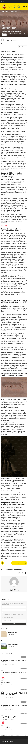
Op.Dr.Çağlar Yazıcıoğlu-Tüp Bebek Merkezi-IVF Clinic (14, 661)
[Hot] (3, 678)
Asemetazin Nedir (12, 632)
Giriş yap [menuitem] (2, 1)
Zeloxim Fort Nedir (13, 644)
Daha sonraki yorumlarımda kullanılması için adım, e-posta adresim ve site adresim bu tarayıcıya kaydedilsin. (13, 616)
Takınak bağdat (5, 682)
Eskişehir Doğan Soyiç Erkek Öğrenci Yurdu (13, 672)
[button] (24, 6)
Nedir (3, 25)
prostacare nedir (5, 297)
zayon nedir (4, 225)
